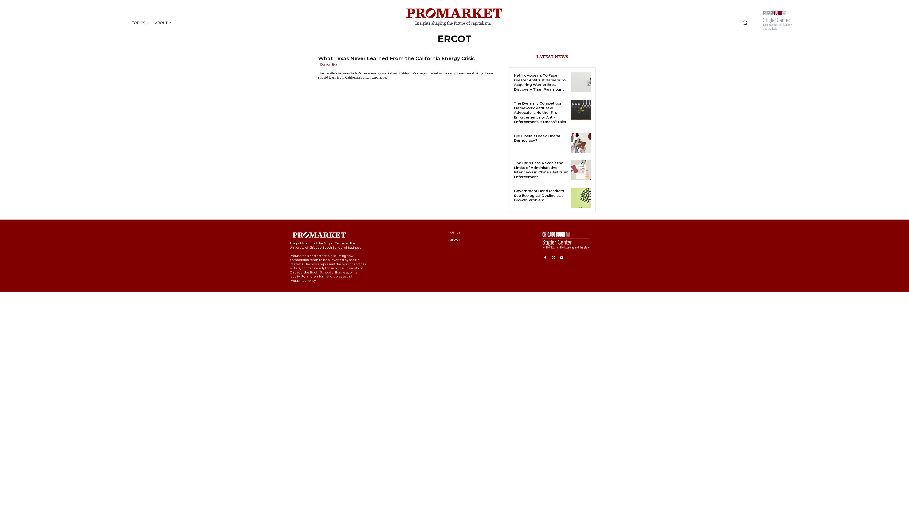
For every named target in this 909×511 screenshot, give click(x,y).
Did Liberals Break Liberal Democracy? (537, 138)
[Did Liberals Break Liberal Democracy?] (581, 143)
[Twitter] (554, 258)
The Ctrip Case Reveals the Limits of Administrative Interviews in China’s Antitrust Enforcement (541, 170)
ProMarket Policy (303, 280)
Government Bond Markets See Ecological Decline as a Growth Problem (539, 195)
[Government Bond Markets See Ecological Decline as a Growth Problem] (581, 198)
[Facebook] (545, 258)
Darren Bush (329, 64)
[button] (745, 23)
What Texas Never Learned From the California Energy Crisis (396, 58)
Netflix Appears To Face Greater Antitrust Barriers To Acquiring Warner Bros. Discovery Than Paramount (540, 82)
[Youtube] (562, 258)
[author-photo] (319, 64)
